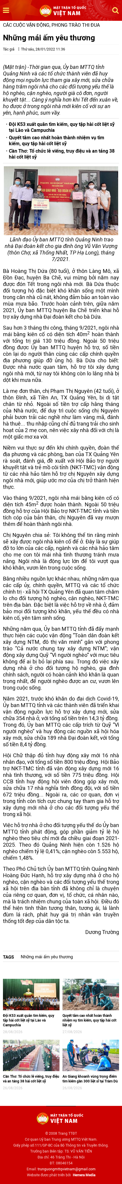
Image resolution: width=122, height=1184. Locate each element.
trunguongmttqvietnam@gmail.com (67, 1169)
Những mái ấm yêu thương (47, 956)
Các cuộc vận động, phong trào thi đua (51, 25)
